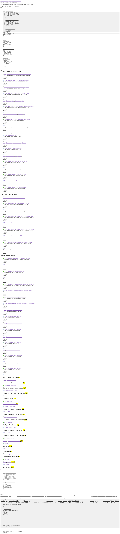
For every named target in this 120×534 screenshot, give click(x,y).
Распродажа (8, 30)
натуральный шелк (66, 502)
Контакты (5, 36)
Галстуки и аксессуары (8, 11)
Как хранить (19, 496)
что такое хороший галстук (74, 497)
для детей (99, 501)
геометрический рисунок (85, 501)
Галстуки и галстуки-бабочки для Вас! (8, 2)
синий (106, 502)
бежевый (22, 501)
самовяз (95, 502)
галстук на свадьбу (86, 496)
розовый (90, 502)
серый (103, 502)
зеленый (10, 502)
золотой (14, 502)
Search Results (6, 41)
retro (11, 501)
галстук (65, 496)
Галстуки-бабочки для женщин (12, 23)
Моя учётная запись (7, 528)
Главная (4, 10)
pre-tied (2, 501)
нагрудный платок (55, 502)
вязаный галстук (59, 496)
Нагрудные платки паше (11, 24)
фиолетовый (11, 504)
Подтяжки (8, 27)
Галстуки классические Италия (12, 14)
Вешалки (10, 496)
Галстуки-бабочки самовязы (12, 12)
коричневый (31, 502)
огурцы (73, 502)
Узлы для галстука (47, 496)
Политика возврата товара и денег (10, 55)
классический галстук (22, 502)
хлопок (15, 504)
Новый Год (16, 501)
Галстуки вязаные (9, 16)
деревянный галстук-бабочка (96, 496)
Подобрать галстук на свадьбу (25, 496)
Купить (4, 78)
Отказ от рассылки (7, 53)
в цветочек (55, 501)
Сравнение (5, 60)
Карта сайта (5, 45)
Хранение (51, 496)
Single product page (7, 42)
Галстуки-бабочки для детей (12, 22)
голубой (92, 501)
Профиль (5, 56)
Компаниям (5, 35)
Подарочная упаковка (10, 29)
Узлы (43, 496)
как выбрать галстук (15, 498)
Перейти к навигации (5, 1)
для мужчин (114, 501)
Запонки (7, 25)
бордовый (35, 501)
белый (26, 501)
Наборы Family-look (10, 21)
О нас (4, 38)
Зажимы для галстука (10, 26)
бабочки (55, 496)
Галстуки (5, 43)
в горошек (39, 501)
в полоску (50, 501)
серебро (99, 502)
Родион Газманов (33, 496)
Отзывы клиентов (7, 51)
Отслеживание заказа (7, 54)
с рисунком (112, 502)
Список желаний (6, 59)
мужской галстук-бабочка (35, 497)
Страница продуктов (7, 61)
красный (36, 502)
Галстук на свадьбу (10, 33)
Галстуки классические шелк (12, 13)
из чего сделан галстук (109, 496)
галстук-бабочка (74, 496)
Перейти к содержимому (15, 1)
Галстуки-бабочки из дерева (12, 18)
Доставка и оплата (7, 34)
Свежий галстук (38, 496)
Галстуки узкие (9, 15)
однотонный (79, 502)
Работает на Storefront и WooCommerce (8, 526)
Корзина (5, 47)
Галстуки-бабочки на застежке (12, 20)
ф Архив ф (8, 31)
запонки (6, 502)
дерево (96, 501)
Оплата (7, 63)
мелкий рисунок (46, 502)
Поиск (17, 6)
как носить (25, 498)
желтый (2, 502)
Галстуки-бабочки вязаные (11, 17)
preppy (8, 501)
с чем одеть (63, 498)
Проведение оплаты (10, 64)
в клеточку (44, 501)
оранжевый (85, 502)
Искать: (2, 6)
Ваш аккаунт (8, 62)
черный (19, 504)
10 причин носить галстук (4, 496)
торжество (4, 504)
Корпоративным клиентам (8, 49)
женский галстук (103, 496)
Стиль (42, 496)
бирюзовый (30, 501)
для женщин (106, 501)
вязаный (60, 501)
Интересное (5, 32)
